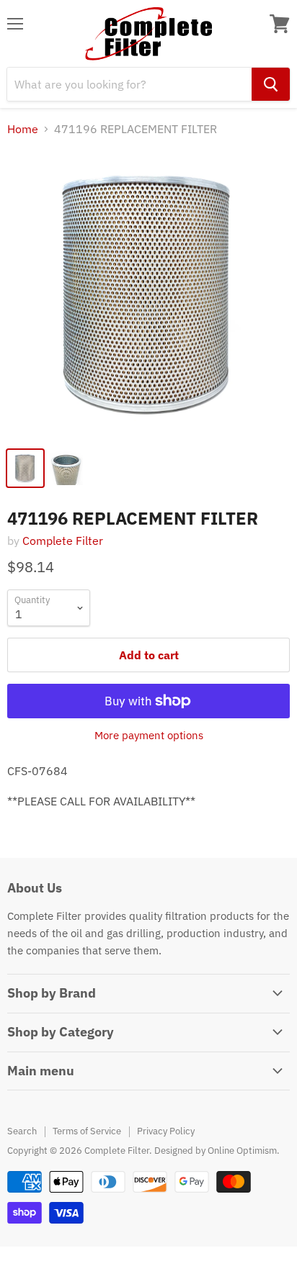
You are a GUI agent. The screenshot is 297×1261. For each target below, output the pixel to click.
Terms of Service (87, 1131)
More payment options (148, 735)
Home (22, 128)
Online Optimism (242, 1150)
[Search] (271, 84)
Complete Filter (62, 540)
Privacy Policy (166, 1131)
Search (22, 1131)
